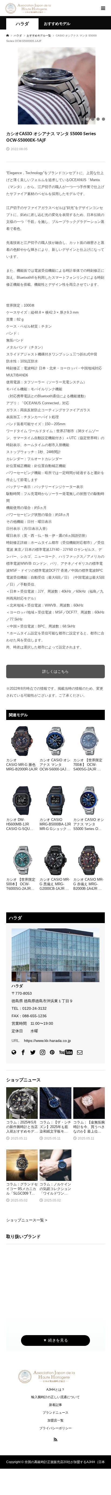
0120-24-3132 (34, 1008)
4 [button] (98, 119)
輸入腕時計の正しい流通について (55, 1397)
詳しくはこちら (55, 671)
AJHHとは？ (55, 1389)
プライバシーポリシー (55, 1428)
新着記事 (55, 1405)
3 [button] (93, 119)
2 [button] (87, 119)
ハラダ (22, 23)
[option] (55, 85)
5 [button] (103, 119)
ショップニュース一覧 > (26, 1220)
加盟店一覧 (55, 1420)
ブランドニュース (55, 1413)
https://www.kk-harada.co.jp (47, 1040)
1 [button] (82, 119)
